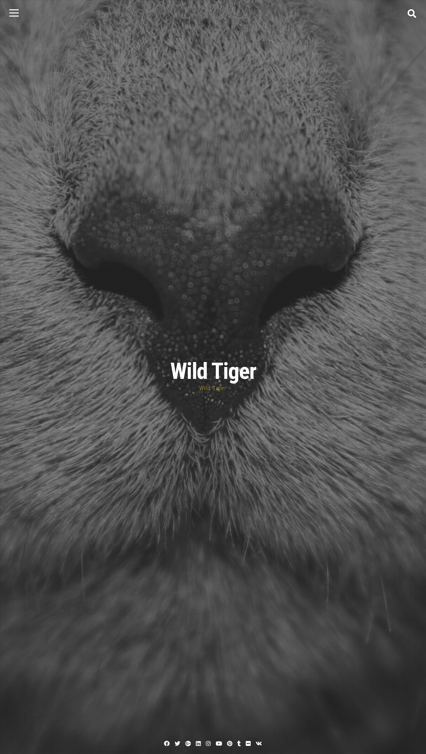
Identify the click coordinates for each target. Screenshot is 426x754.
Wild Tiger (213, 371)
